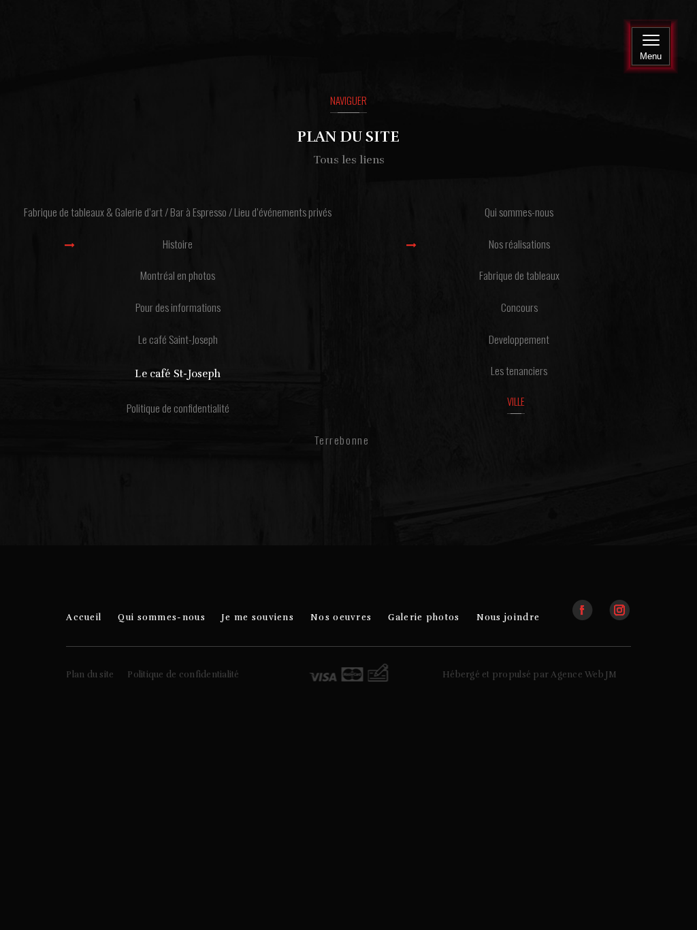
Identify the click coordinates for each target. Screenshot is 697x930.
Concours (519, 307)
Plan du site (90, 674)
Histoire (178, 244)
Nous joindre (508, 617)
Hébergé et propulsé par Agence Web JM (529, 674)
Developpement (519, 339)
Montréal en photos (177, 275)
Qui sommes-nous (519, 212)
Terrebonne (342, 440)
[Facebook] (589, 604)
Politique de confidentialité (178, 408)
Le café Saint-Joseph (178, 339)
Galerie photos (423, 617)
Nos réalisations (519, 244)
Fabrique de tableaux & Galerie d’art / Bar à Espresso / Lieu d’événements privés (177, 212)
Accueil (83, 617)
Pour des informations (178, 307)
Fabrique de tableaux (519, 275)
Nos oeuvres (341, 617)
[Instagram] (619, 604)
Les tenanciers (519, 370)
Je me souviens (258, 617)
